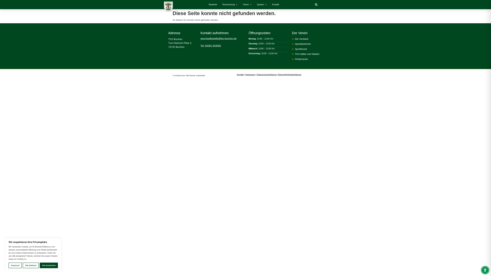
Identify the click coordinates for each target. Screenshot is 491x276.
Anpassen (15, 265)
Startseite (213, 4)
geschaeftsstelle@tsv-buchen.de (218, 38)
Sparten (260, 4)
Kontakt (275, 4)
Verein (246, 4)
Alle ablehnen (30, 265)
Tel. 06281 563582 (210, 45)
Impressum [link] (250, 75)
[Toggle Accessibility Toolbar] (485, 270)
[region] (33, 254)
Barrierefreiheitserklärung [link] (289, 75)
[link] (316, 4)
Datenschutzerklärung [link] (267, 75)
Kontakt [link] (240, 75)
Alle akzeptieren (49, 265)
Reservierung (228, 4)
